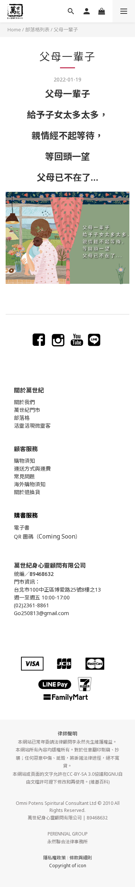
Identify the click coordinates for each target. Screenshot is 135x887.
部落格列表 (37, 29)
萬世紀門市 (27, 409)
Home (14, 29)
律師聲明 (67, 733)
